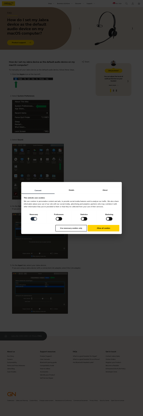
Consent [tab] (38, 190)
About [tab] (105, 190)
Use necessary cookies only (71, 228)
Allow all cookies (103, 228)
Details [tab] (71, 190)
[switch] (59, 219)
